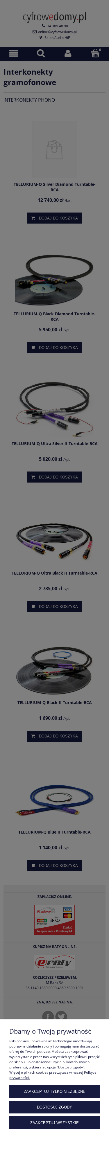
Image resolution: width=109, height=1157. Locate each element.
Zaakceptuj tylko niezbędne (54, 1091)
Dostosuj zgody (54, 1107)
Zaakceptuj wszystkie (54, 1123)
